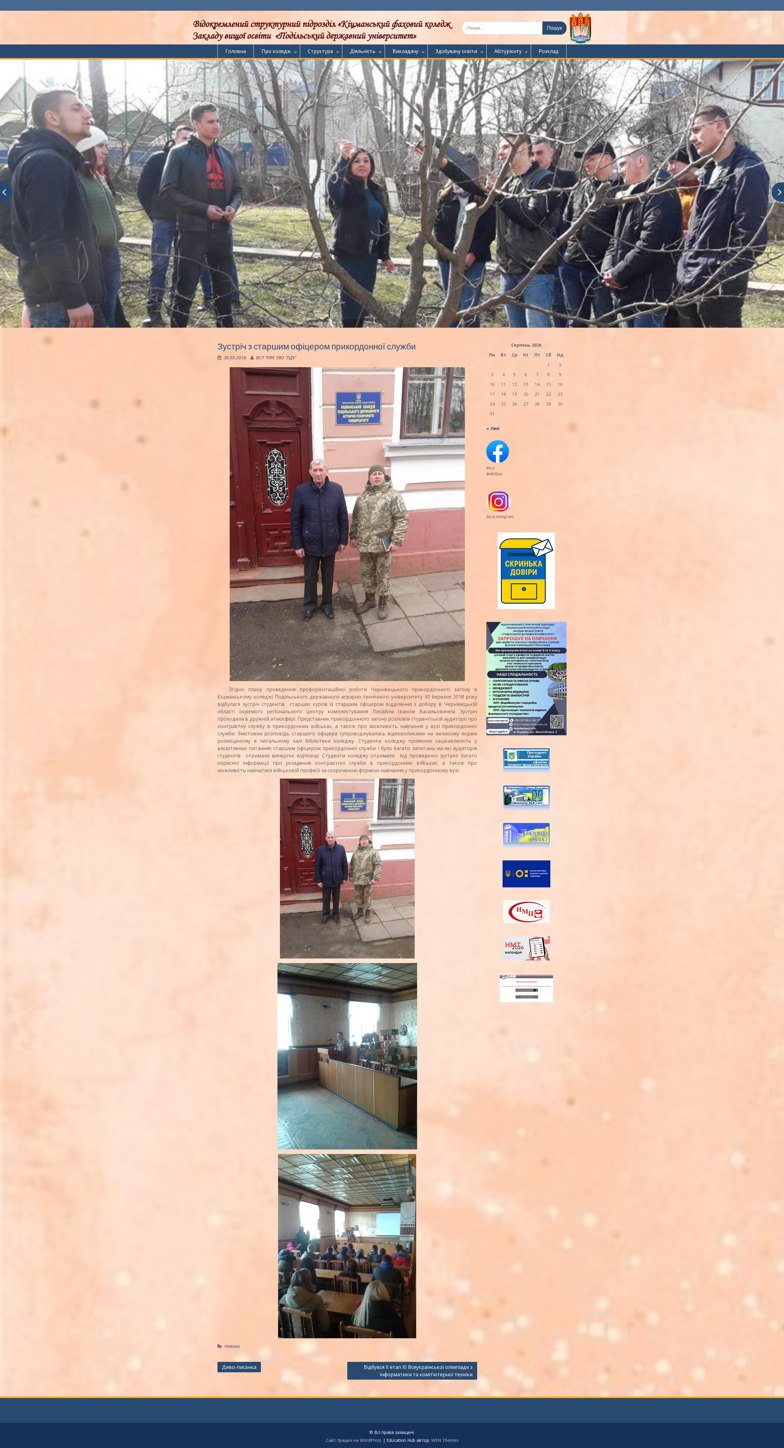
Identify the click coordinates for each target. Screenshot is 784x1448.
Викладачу (405, 51)
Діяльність (362, 51)
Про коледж (276, 51)
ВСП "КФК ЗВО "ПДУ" (276, 357)
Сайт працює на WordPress (354, 1440)
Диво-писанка (239, 1367)
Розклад (549, 51)
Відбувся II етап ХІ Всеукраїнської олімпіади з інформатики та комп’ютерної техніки (418, 1371)
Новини (232, 1346)
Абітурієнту (508, 51)
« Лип (492, 428)
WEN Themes (444, 1440)
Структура (320, 51)
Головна (235, 51)
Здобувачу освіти (456, 51)
